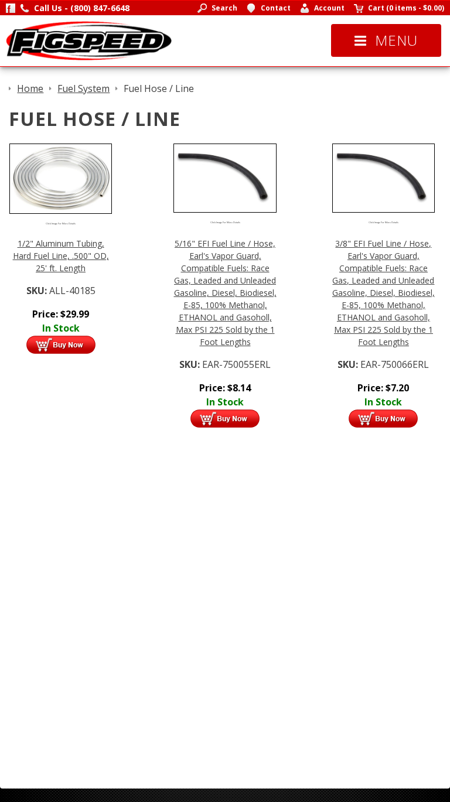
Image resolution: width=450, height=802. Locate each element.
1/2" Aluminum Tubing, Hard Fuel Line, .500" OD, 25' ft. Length (61, 256)
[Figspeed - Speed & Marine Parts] (89, 39)
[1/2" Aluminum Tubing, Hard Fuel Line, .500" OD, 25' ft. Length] (60, 177)
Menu (396, 40)
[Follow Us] (10, 8)
